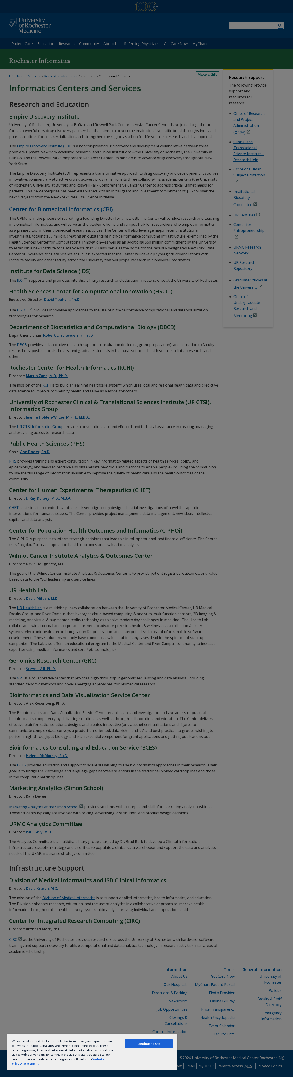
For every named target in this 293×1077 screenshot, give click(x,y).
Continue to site (148, 1044)
